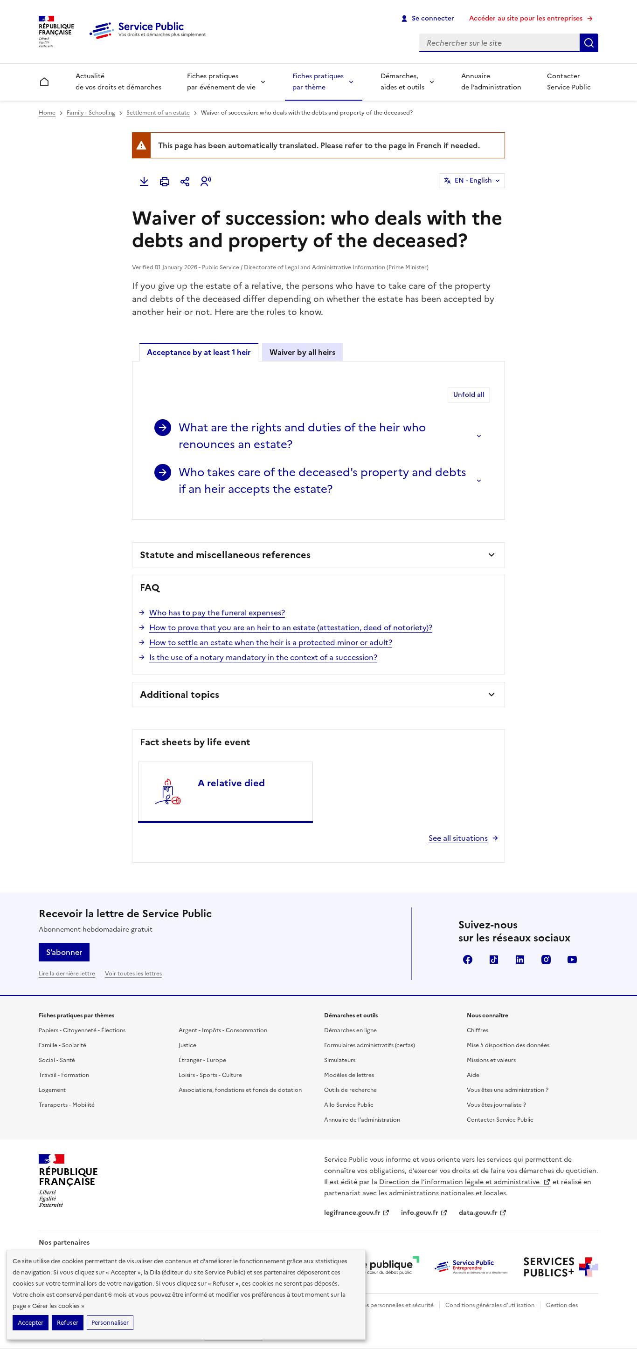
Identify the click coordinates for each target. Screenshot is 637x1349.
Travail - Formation (64, 1075)
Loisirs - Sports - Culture (210, 1075)
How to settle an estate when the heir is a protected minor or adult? (270, 642)
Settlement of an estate (158, 113)
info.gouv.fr (419, 1213)
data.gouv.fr (478, 1213)
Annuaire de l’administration (491, 81)
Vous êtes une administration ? (507, 1090)
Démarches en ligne (350, 1030)
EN (473, 180)
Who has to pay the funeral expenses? (217, 612)
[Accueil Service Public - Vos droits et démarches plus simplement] (149, 39)
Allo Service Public (349, 1105)
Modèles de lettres (349, 1075)
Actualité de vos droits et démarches (118, 81)
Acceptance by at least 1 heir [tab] (199, 352)
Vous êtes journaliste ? (496, 1105)
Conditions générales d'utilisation (489, 1305)
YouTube (572, 959)
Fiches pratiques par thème (318, 81)
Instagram (546, 959)
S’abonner (64, 952)
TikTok (494, 959)
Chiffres (477, 1030)
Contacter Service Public (569, 81)
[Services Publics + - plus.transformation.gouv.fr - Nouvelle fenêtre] (561, 1267)
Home (47, 113)
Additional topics (179, 695)
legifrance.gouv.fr (352, 1213)
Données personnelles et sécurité (389, 1305)
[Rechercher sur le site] (589, 43)
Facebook (467, 959)
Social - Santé (57, 1060)
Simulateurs (339, 1060)
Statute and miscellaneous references (225, 555)
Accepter (30, 1322)
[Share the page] (185, 181)
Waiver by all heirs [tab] (302, 352)
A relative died (231, 783)
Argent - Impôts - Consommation (223, 1030)
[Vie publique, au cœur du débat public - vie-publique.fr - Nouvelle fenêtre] (382, 1267)
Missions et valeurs (491, 1060)
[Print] (164, 181)
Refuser (67, 1322)
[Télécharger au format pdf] (144, 181)
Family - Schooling (91, 113)
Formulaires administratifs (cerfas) (369, 1045)
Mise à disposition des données (508, 1045)
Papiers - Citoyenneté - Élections (82, 1030)
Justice (187, 1045)
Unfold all (469, 395)
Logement (52, 1090)
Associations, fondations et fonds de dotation (240, 1090)
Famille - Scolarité (62, 1045)
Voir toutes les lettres (133, 973)
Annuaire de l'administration (362, 1120)
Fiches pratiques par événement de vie (221, 81)
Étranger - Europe (202, 1060)
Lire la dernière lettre (67, 973)
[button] (205, 181)
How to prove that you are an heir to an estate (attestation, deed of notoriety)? (290, 627)
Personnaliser (110, 1322)
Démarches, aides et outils (402, 81)
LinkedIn (520, 959)
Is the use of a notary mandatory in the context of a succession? (263, 657)
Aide (473, 1075)
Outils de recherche (350, 1090)
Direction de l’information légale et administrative (460, 1182)
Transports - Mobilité (67, 1105)
